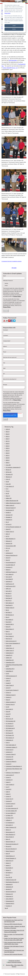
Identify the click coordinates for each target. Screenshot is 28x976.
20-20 (8, 429)
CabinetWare (9, 671)
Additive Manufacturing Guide (13, 503)
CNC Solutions (10, 737)
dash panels (9, 825)
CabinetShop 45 (10, 668)
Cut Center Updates (11, 810)
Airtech (8, 529)
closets (8, 714)
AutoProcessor (10, 583)
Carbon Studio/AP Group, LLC (10, 67)
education (9, 889)
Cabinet (8, 645)
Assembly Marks (10, 564)
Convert (8, 777)
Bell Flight (9, 612)
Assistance (9, 567)
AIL (7, 522)
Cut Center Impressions (12, 808)
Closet (8, 711)
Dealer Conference (11, 827)
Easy (8, 875)
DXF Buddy (9, 872)
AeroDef (8, 512)
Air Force (8, 524)
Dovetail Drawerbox (11, 858)
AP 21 (8, 548)
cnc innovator (9, 723)
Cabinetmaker (9, 652)
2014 (7, 434)
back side (9, 591)
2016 (7, 438)
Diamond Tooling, (10, 841)
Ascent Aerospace (10, 562)
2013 (7, 431)
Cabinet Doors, (10, 648)
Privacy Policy (7, 13)
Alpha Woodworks (10, 538)
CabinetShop (10, 660)
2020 (7, 448)
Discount (8, 846)
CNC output (9, 730)
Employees (9, 894)
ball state (8, 593)
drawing (8, 865)
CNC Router (9, 733)
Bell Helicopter (10, 614)
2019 (7, 446)
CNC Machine (9, 725)
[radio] (14, 283)
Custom (8, 796)
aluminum (9, 543)
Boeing (8, 626)
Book (8, 631)
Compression (9, 759)
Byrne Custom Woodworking (13, 643)
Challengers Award (11, 695)
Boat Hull (8, 622)
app (7, 550)
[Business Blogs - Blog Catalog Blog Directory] (14, 966)
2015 (7, 436)
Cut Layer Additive (10, 813)
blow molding (9, 619)
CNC (8, 716)
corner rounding (10, 784)
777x (7, 491)
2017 (7, 441)
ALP (7, 536)
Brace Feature (10, 636)
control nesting (10, 775)
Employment (9, 896)
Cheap (8, 699)
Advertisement (10, 510)
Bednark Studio (10, 607)
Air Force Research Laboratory (13, 526)
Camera (8, 678)
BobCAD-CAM (10, 624)
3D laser (8, 469)
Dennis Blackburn (10, 834)
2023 (7, 455)
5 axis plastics (10, 486)
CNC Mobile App (10, 728)
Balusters (9, 595)
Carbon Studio (10, 685)
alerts (8, 534)
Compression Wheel (11, 761)
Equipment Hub (10, 903)
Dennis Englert (10, 836)
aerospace (9, 514)
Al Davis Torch (10, 531)
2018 (7, 443)
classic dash (9, 709)
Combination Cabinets (11, 747)
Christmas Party (10, 704)
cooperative (9, 779)
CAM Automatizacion (11, 676)
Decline (14, 29)
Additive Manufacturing (12, 500)
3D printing (9, 474)
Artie (8, 560)
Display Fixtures (10, 851)
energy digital (9, 898)
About (8, 495)
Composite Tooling (11, 754)
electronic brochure (11, 891)
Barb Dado (9, 598)
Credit (8, 791)
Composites (9, 756)
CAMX (8, 680)
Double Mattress (10, 856)
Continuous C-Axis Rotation (13, 772)
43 (7, 481)
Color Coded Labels (11, 745)
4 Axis (8, 479)
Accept (14, 25)
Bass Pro (8, 600)
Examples (9, 905)
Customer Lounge (10, 803)
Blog (7, 617)
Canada (8, 683)
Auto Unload (9, 579)
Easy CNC (9, 877)
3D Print (8, 472)
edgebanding (9, 886)
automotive (9, 581)
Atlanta (8, 569)
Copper (8, 782)
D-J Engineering (10, 822)
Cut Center (9, 806)
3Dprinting (9, 476)
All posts (14, 267)
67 (7, 488)
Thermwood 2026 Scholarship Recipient (13, 924)
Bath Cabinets (10, 603)
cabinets (9, 657)
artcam (8, 557)
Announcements (11, 545)
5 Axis (8, 484)
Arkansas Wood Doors (11, 555)
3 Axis (8, 465)
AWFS (8, 588)
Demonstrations (10, 832)
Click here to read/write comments (14, 261)
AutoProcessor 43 (10, 586)
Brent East (9, 638)
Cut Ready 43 (9, 817)
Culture (8, 794)
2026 (7, 462)
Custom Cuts (9, 798)
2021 (7, 450)
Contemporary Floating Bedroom (14, 766)
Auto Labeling (9, 574)
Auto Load (9, 576)
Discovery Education (11, 848)
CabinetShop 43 (10, 662)
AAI (7, 493)
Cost (7, 787)
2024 (7, 457)
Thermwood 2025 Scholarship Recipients (13, 954)
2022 (7, 453)
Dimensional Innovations (12, 844)
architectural (9, 553)
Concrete (8, 764)
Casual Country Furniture (12, 690)
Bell (7, 610)
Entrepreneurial (10, 901)
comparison (9, 752)
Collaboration (9, 740)
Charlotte (8, 697)
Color (8, 742)
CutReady (9, 820)
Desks (8, 839)
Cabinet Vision (10, 650)
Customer (9, 801)
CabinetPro (9, 655)
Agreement (9, 519)
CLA (7, 706)
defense (8, 829)
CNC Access (9, 718)
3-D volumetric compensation (13, 467)
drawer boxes (9, 860)
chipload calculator (11, 702)
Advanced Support (11, 507)
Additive (8, 498)
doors (8, 853)
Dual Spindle (9, 867)
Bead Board (9, 605)
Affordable (9, 517)
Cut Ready (9, 815)
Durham (8, 870)
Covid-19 (8, 789)
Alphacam (9, 541)
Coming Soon (9, 749)
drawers (8, 863)
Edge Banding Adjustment (12, 882)
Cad (7, 673)
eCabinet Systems (11, 879)
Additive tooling (10, 505)
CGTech (8, 692)
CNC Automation (13, 60)
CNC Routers (10, 735)
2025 (7, 460)
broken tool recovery (11, 641)
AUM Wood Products (11, 572)
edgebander (9, 884)
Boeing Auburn (10, 629)
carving (8, 687)
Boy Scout (9, 633)
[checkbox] (14, 284)
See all (6, 908)
